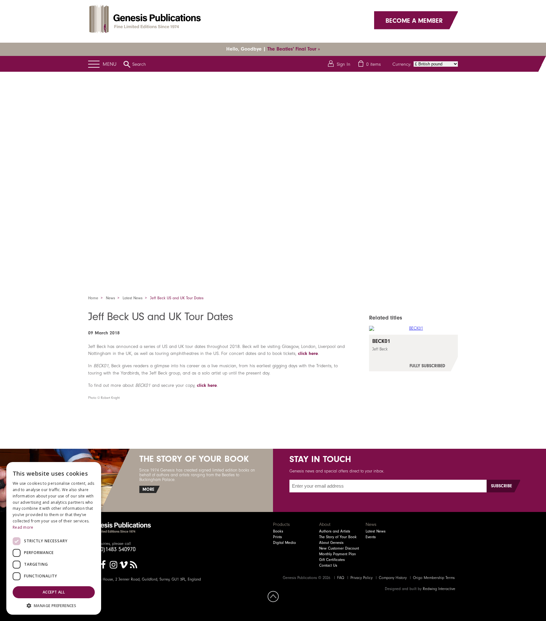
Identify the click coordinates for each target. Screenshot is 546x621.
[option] (273, 175)
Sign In (343, 64)
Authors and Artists (334, 531)
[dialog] (53, 538)
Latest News (133, 298)
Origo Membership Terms (434, 577)
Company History (393, 577)
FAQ (340, 577)
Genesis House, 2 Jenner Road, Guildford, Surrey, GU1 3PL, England (144, 579)
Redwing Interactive (439, 589)
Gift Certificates (332, 559)
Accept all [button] (54, 592)
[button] (54, 605)
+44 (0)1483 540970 (112, 549)
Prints (277, 537)
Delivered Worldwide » (297, 49)
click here (308, 353)
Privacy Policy (361, 577)
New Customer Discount (339, 548)
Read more (23, 527)
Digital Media (284, 542)
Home (93, 298)
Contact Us (328, 565)
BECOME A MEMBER (414, 20)
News (110, 298)
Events (371, 537)
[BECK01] (413, 353)
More (148, 489)
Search (139, 64)
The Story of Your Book (338, 537)
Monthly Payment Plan (337, 554)
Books (278, 531)
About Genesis (331, 542)
